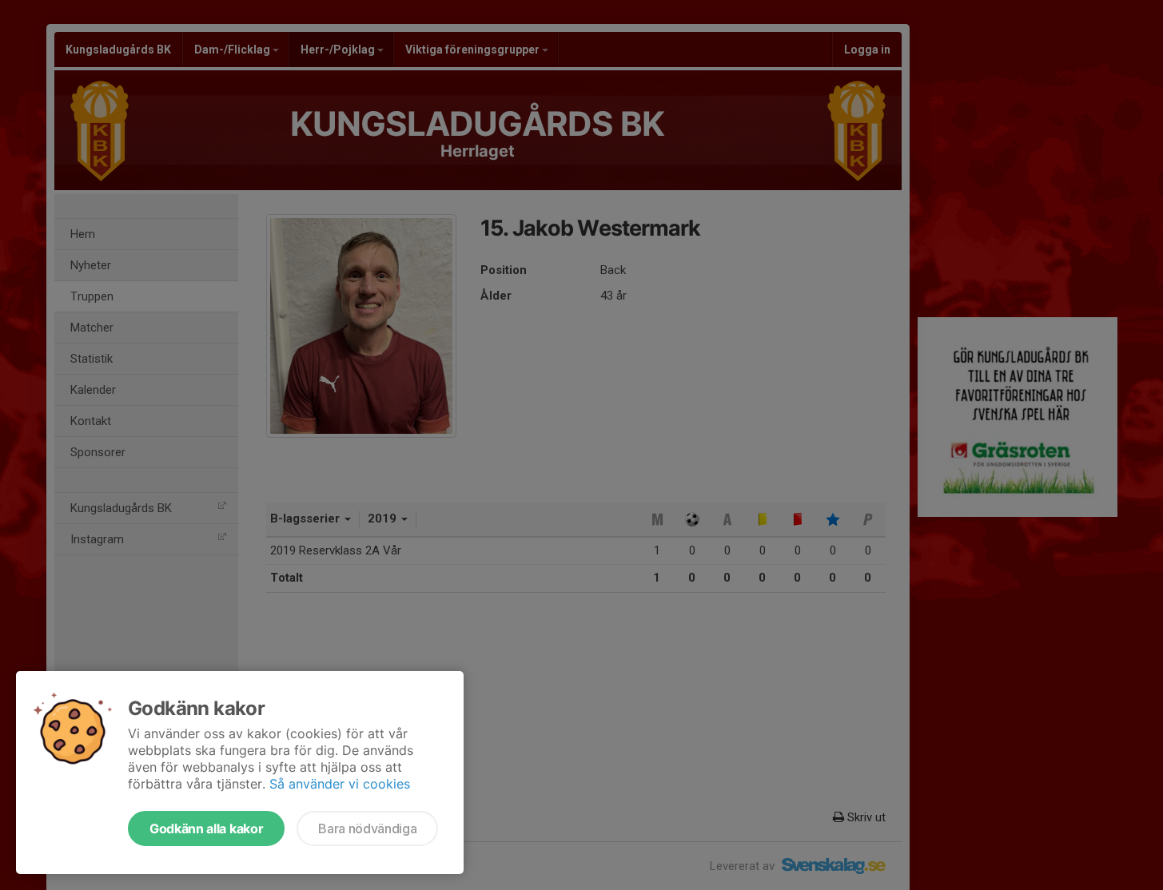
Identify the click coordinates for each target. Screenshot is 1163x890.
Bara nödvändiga (367, 828)
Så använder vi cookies (339, 784)
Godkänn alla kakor (206, 828)
